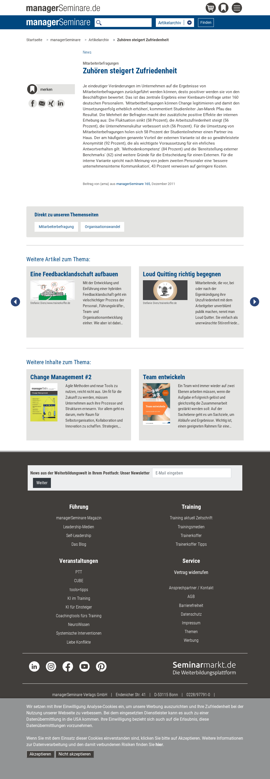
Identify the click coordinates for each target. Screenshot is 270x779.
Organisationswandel (102, 227)
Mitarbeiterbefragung (56, 227)
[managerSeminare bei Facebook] (67, 666)
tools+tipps (79, 589)
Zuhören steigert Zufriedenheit (143, 40)
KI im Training (79, 598)
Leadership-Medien (78, 526)
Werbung (191, 640)
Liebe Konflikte (79, 642)
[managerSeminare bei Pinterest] (101, 666)
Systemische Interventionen (79, 633)
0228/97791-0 (198, 694)
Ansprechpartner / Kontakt (191, 587)
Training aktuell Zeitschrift (191, 517)
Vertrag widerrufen (191, 572)
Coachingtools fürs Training (79, 615)
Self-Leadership (78, 535)
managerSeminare (65, 40)
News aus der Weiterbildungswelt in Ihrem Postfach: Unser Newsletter (90, 473)
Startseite (34, 40)
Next (254, 302)
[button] (50, 90)
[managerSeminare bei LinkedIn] (34, 666)
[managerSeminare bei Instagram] (51, 666)
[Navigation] (238, 9)
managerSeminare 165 (133, 184)
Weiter (41, 482)
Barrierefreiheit (191, 605)
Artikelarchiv (99, 40)
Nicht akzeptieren (75, 754)
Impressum (191, 622)
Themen (191, 631)
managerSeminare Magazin (79, 517)
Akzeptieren (40, 754)
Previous (16, 302)
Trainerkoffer (191, 535)
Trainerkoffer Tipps (191, 544)
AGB (191, 596)
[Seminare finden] (204, 668)
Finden (205, 22)
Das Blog (78, 544)
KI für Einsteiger (79, 607)
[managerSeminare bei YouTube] (84, 666)
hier (159, 744)
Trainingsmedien (191, 526)
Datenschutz (191, 614)
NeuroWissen (79, 624)
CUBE (78, 580)
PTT (78, 571)
